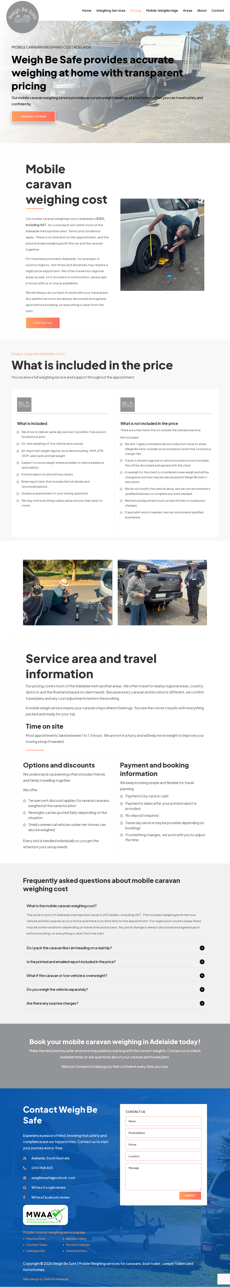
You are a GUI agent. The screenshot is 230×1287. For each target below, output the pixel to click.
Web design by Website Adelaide (45, 1279)
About (202, 11)
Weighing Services (110, 11)
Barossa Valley (76, 1238)
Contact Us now (33, 116)
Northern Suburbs (78, 1245)
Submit (190, 1195)
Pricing (135, 11)
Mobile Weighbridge (162, 11)
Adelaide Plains (76, 1251)
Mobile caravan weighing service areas (54, 1232)
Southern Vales (36, 1245)
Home (86, 11)
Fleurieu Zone (35, 1238)
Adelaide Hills (35, 1251)
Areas (187, 11)
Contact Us (43, 322)
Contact (217, 11)
